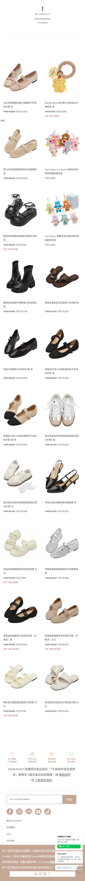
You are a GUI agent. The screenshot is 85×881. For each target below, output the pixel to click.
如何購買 (11, 827)
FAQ (9, 834)
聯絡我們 (64, 774)
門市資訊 (11, 841)
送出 (69, 799)
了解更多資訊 (43, 780)
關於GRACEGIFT (14, 821)
